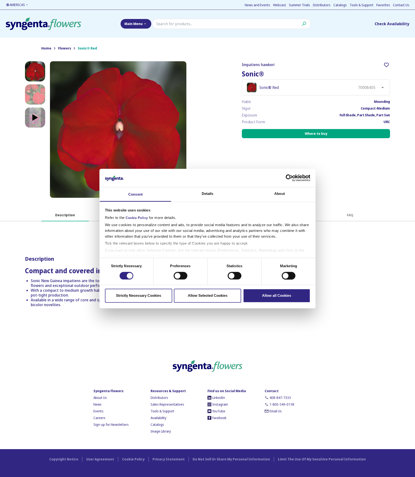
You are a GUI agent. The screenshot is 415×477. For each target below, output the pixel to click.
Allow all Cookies (276, 296)
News (97, 404)
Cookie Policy (137, 218)
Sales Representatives (167, 404)
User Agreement (100, 459)
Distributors (321, 5)
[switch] (180, 275)
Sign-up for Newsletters (111, 424)
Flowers (64, 48)
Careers (99, 417)
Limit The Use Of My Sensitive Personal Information (322, 459)
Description (65, 215)
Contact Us (401, 5)
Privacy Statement (169, 459)
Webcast (279, 5)
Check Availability (392, 23)
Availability (158, 417)
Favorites (383, 5)
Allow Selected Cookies (207, 296)
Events (98, 411)
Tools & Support (361, 5)
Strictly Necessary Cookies (138, 296)
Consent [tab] (135, 194)
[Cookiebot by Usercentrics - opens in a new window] (289, 177)
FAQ (350, 215)
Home (46, 48)
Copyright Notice (63, 459)
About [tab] (279, 194)
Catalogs (340, 5)
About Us (100, 397)
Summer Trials (299, 5)
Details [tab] (208, 194)
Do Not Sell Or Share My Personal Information (231, 459)
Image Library (161, 431)
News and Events (257, 5)
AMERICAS (17, 4)
